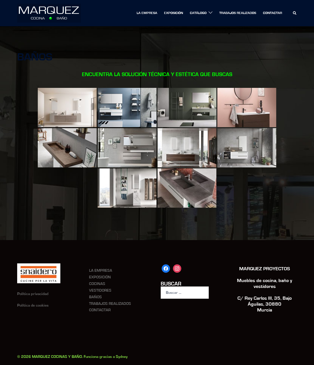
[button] (295, 13)
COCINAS (97, 284)
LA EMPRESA (147, 13)
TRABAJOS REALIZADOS (237, 13)
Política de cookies (33, 305)
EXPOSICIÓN (173, 13)
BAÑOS (95, 297)
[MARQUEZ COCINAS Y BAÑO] (49, 13)
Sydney (122, 357)
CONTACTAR (272, 13)
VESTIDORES (100, 290)
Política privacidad (32, 294)
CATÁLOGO (198, 13)
